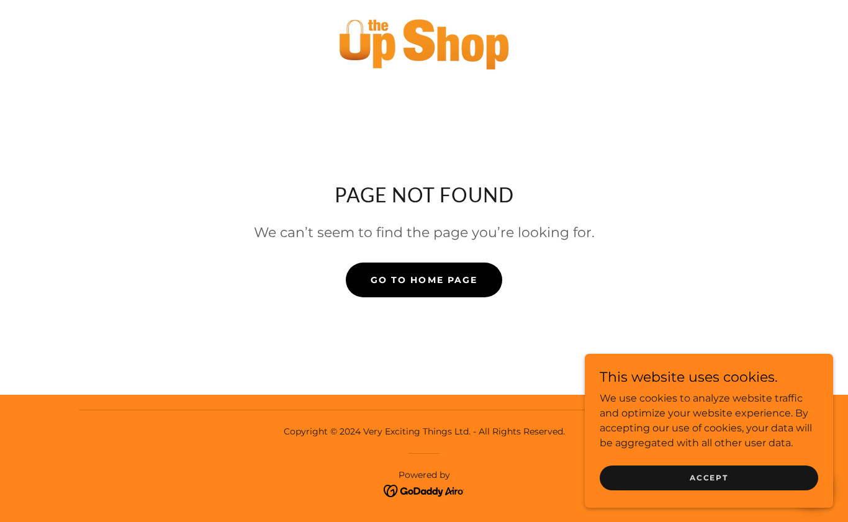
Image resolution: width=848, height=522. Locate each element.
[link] (424, 41)
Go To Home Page (424, 280)
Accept (709, 477)
